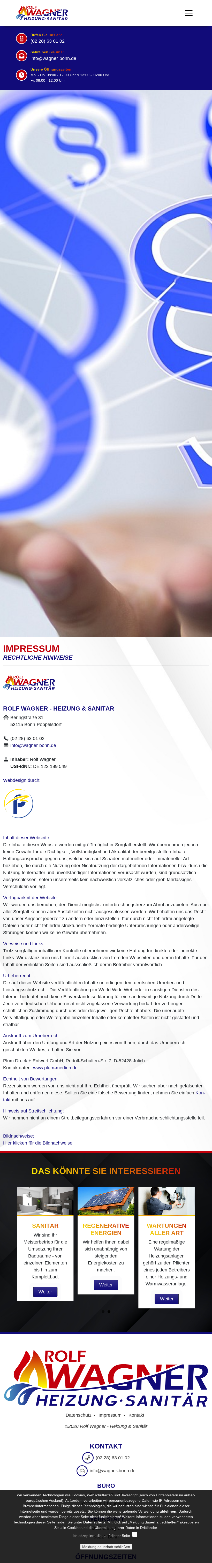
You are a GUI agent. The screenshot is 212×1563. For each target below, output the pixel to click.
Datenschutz (79, 1415)
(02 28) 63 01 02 (48, 41)
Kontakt (136, 1415)
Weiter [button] (45, 1291)
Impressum (110, 1415)
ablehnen (168, 1511)
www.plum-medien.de (55, 1067)
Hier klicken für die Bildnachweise (37, 1143)
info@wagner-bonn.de (53, 58)
